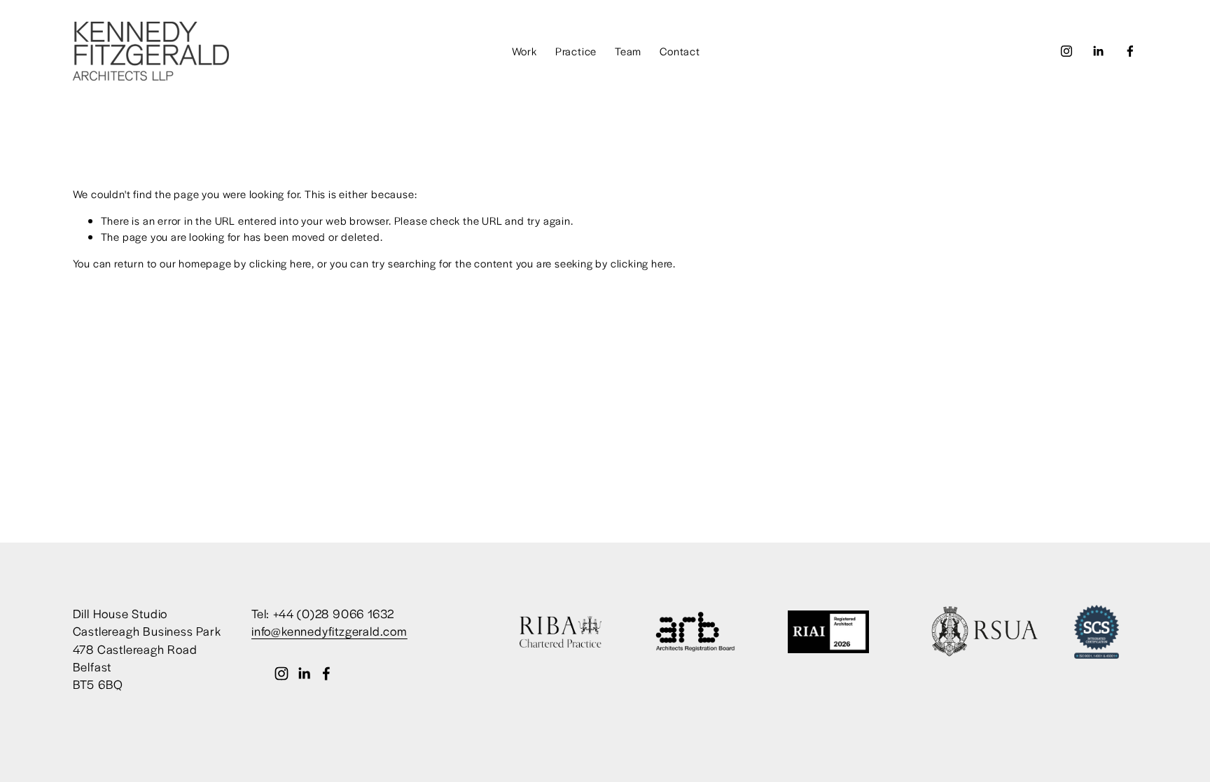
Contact (680, 50)
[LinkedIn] (1098, 51)
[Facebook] (1130, 51)
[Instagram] (1066, 51)
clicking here (280, 263)
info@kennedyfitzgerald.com (329, 630)
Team (628, 50)
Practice (576, 50)
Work (524, 50)
